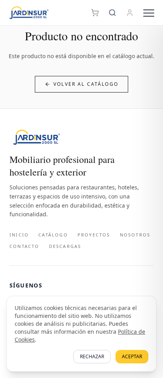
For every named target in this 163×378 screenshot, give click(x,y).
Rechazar (92, 356)
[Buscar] (112, 13)
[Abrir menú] (149, 13)
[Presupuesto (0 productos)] (95, 13)
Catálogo (53, 235)
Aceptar (132, 356)
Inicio (19, 235)
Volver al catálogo (85, 84)
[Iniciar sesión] (130, 13)
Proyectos (94, 235)
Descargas (65, 246)
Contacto (24, 246)
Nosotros (135, 235)
